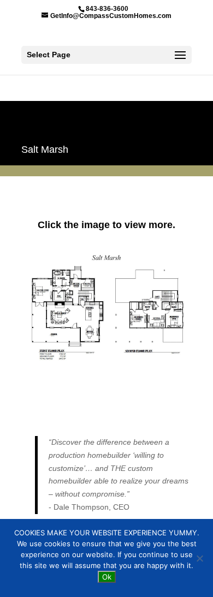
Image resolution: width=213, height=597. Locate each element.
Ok (106, 576)
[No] (199, 558)
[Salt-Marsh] (106, 362)
